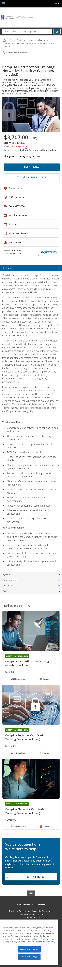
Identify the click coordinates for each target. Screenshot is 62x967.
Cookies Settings (29, 956)
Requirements (10, 579)
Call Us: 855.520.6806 (15, 52)
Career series (16, 188)
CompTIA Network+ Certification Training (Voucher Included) (26, 811)
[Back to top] (31, 904)
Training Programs (17, 40)
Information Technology (39, 40)
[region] (29, 942)
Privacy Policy (49, 941)
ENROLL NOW (31, 167)
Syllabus (7, 574)
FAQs (5, 591)
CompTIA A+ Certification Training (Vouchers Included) (27, 663)
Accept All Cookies (29, 949)
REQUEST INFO (49, 252)
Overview (8, 267)
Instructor (8, 585)
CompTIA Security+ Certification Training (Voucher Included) (25, 737)
